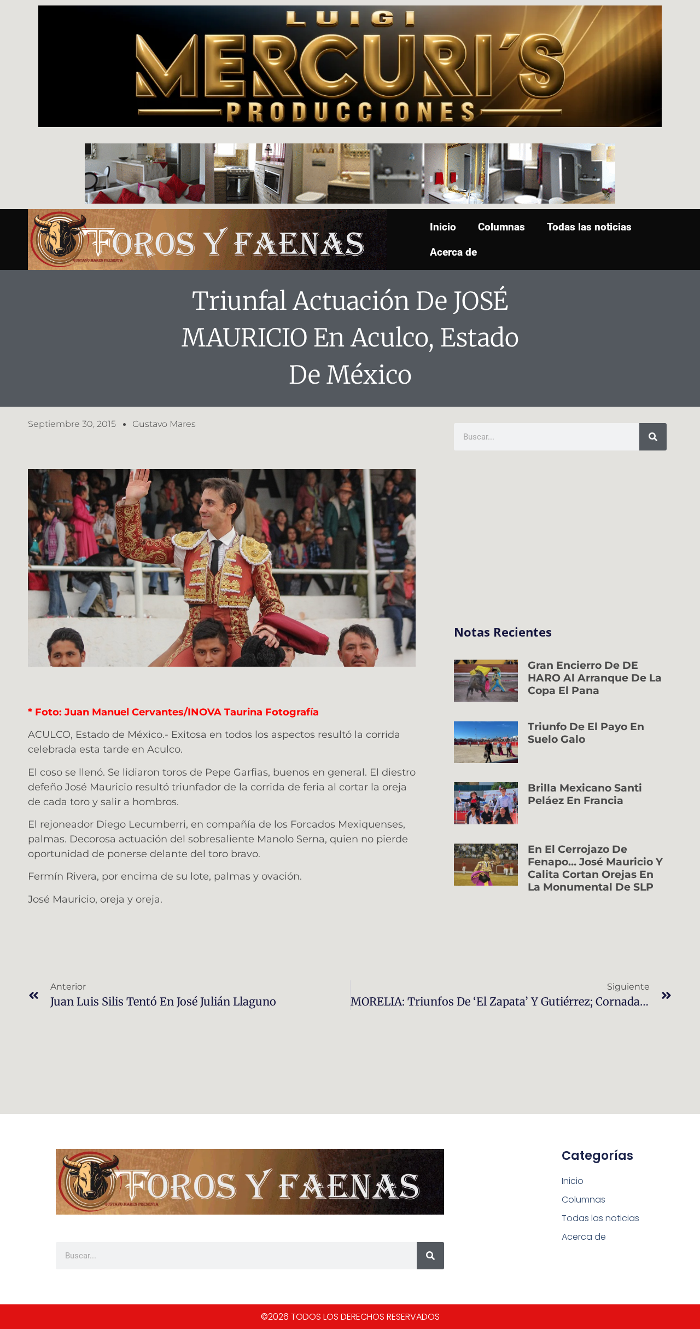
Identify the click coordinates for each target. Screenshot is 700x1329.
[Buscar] (653, 436)
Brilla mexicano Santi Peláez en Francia (585, 794)
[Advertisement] (560, 538)
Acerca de (453, 252)
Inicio (443, 227)
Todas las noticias (589, 227)
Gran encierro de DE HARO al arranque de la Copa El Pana (595, 678)
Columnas (501, 227)
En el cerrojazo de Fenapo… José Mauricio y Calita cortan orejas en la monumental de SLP (595, 868)
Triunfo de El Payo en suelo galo (586, 733)
